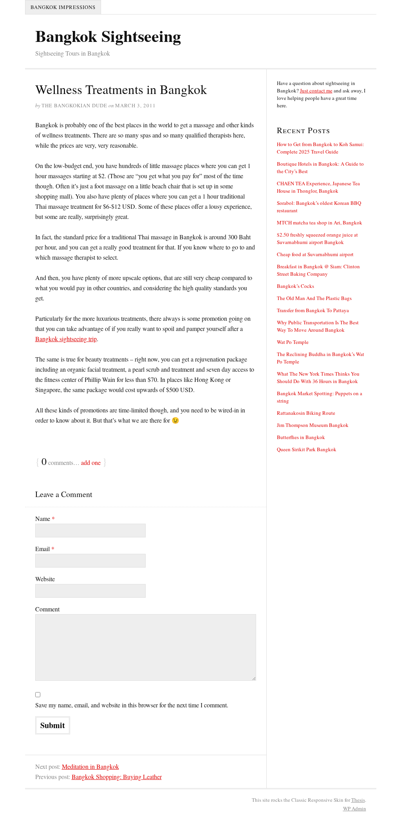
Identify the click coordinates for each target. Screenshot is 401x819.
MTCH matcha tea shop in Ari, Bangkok (319, 222)
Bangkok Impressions (63, 7)
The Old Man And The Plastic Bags (314, 298)
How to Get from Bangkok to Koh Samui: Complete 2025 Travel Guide (320, 148)
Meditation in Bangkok (90, 766)
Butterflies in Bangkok (301, 437)
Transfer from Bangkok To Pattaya (313, 310)
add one (91, 462)
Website (45, 579)
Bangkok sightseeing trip (66, 338)
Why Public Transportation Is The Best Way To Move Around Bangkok (318, 326)
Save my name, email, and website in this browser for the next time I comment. (131, 705)
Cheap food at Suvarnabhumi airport (315, 254)
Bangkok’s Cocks (295, 285)
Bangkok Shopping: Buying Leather (117, 776)
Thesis (358, 799)
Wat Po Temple (293, 341)
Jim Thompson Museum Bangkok (313, 424)
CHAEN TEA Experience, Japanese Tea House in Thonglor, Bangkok (318, 187)
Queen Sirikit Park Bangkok (306, 449)
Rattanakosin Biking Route (306, 412)
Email (44, 548)
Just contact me (316, 90)
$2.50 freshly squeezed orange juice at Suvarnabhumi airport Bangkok (317, 238)
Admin (354, 808)
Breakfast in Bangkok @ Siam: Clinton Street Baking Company (318, 270)
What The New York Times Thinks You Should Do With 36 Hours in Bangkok (318, 377)
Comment (47, 609)
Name (45, 518)
